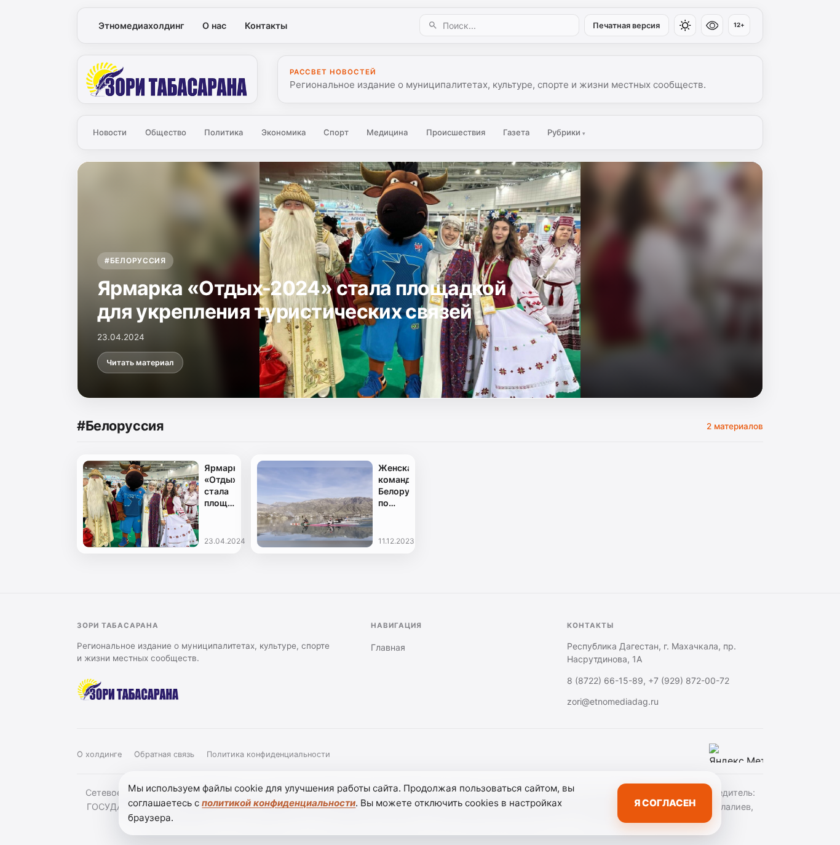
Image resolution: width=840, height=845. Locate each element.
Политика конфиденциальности (268, 754)
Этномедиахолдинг (141, 25)
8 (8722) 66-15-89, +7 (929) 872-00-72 (648, 680)
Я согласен (664, 803)
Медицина (387, 132)
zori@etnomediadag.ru (613, 701)
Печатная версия (626, 25)
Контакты (266, 25)
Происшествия (455, 132)
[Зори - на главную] (167, 79)
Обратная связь (164, 754)
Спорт (336, 132)
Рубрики (566, 132)
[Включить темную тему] (685, 25)
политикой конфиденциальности (278, 803)
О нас (214, 25)
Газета (516, 132)
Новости (110, 132)
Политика (223, 132)
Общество (165, 132)
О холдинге (99, 754)
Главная (388, 647)
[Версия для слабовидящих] (712, 25)
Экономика (283, 132)
